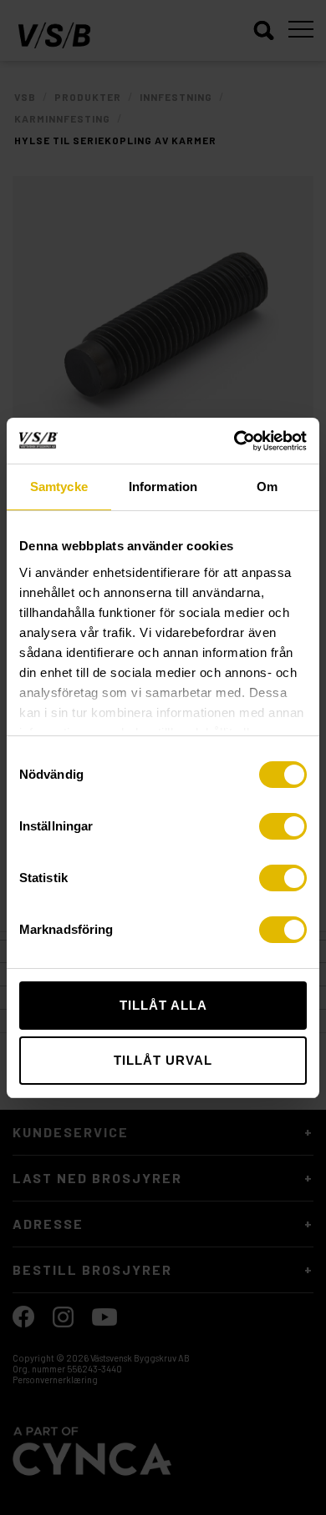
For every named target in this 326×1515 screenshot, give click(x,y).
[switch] (283, 826)
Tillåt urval (163, 1060)
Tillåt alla (163, 1005)
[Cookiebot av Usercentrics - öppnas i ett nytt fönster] (234, 441)
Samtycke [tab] (59, 486)
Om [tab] (267, 486)
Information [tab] (163, 486)
